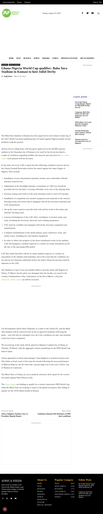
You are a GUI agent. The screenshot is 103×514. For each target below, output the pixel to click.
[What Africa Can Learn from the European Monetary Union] (97, 124)
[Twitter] (87, 13)
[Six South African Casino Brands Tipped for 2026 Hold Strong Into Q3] (97, 104)
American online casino (11, 280)
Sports (5, 65)
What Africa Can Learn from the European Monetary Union (83, 124)
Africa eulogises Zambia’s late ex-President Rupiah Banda (14, 415)
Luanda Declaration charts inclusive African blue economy (83, 132)
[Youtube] (92, 13)
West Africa (14, 65)
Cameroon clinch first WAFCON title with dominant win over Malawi (82, 114)
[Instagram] (7, 498)
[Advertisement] (51, 36)
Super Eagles (10, 384)
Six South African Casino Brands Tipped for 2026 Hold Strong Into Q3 (83, 104)
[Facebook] (82, 13)
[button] (98, 13)
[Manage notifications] (5, 509)
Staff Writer (8, 76)
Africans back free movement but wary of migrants (83, 141)
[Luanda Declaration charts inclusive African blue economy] (97, 133)
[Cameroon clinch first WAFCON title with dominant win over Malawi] (97, 114)
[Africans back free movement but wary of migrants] (97, 142)
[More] (51, 82)
